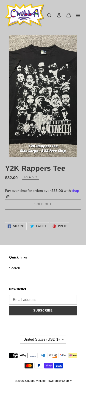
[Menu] (78, 15)
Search (14, 268)
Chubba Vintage (35, 380)
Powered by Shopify (59, 380)
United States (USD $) (41, 339)
